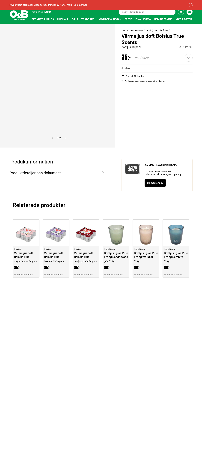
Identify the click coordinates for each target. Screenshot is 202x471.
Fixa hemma (143, 19)
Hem (124, 30)
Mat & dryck (184, 19)
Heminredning (163, 19)
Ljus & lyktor (151, 30)
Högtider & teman (109, 19)
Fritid (128, 19)
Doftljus (164, 30)
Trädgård (87, 19)
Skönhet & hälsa (43, 19)
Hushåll (63, 19)
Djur (75, 19)
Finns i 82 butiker (135, 76)
